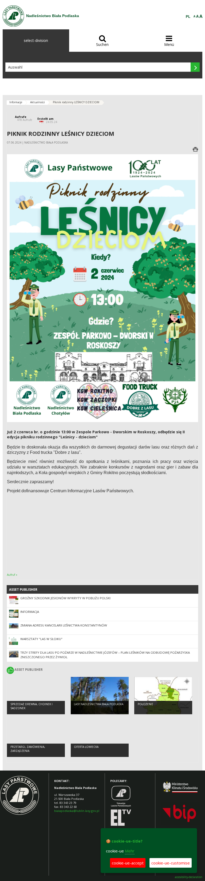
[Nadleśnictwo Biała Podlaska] (13, 16)
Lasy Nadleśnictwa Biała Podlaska (98, 704)
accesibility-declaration (188, 877)
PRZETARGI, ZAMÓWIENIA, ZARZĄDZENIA (27, 749)
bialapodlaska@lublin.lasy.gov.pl (76, 811)
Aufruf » (12, 575)
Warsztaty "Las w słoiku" (41, 639)
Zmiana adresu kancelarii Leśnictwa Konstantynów (63, 625)
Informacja (29, 612)
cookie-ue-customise (170, 863)
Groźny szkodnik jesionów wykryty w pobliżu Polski (65, 598)
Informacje (15, 102)
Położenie (145, 704)
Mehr (130, 851)
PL (188, 17)
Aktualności (37, 102)
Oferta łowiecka (86, 747)
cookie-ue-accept (128, 863)
